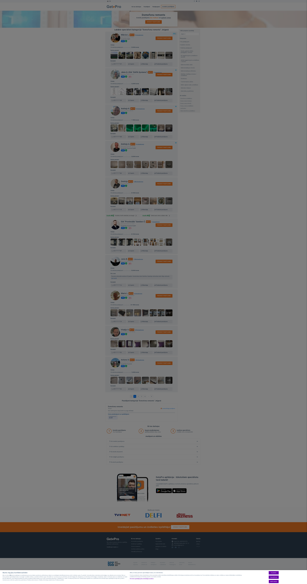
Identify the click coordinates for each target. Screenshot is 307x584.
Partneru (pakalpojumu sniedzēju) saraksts (142, 578)
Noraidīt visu (273, 577)
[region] (153, 577)
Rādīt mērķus (273, 581)
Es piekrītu (273, 572)
